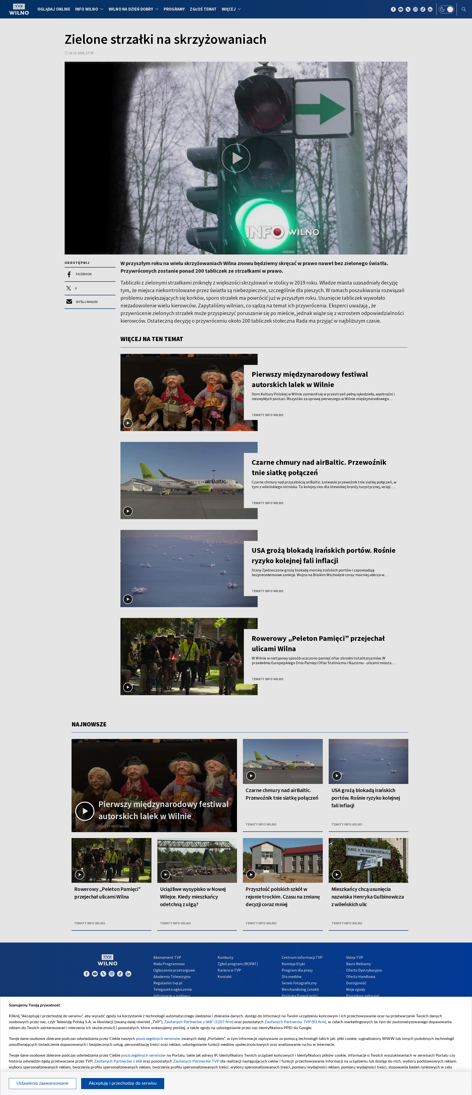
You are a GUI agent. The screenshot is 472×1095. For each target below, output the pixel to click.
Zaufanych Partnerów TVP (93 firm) (295, 1022)
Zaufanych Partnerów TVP (196, 1061)
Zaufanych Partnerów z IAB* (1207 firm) (198, 1022)
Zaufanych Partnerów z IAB (118, 1061)
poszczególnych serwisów (158, 1039)
